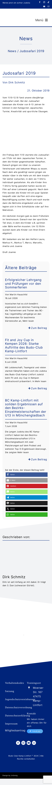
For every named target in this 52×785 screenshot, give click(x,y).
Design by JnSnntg (10, 775)
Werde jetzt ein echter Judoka (16, 3)
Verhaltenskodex (14, 682)
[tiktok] (48, 2)
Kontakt (31, 713)
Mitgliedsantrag (15, 730)
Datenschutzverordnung (18, 707)
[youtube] (44, 6)
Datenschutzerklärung (17, 715)
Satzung (9, 691)
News (12, 51)
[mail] (48, 6)
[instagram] (44, 2)
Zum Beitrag (39, 328)
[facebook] (40, 2)
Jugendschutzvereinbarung (20, 699)
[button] (27, 474)
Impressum (11, 723)
